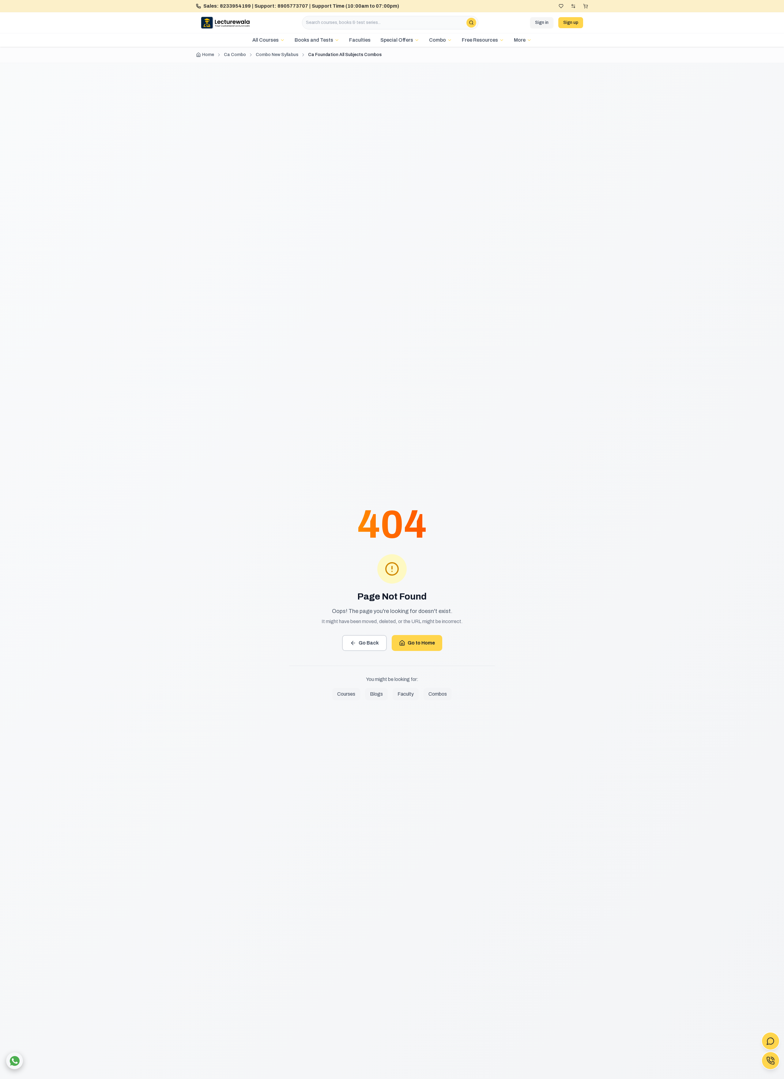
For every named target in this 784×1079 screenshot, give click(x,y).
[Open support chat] (770, 1041)
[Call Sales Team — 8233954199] (770, 1060)
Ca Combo (235, 54)
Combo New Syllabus (277, 54)
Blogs (376, 694)
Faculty (406, 694)
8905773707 (292, 6)
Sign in (541, 22)
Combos (437, 694)
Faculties (360, 40)
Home (208, 54)
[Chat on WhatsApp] (14, 1060)
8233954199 (235, 6)
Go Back (369, 642)
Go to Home (421, 642)
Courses (346, 694)
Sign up (570, 22)
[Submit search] (471, 23)
